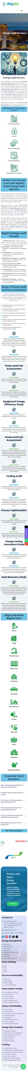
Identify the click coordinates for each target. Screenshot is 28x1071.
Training (6, 1044)
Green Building (9, 962)
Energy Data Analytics (12, 1027)
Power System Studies (12, 988)
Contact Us (12, 904)
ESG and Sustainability (12, 975)
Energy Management (12, 940)
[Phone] (26, 540)
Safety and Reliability (12, 1006)
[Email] (26, 543)
